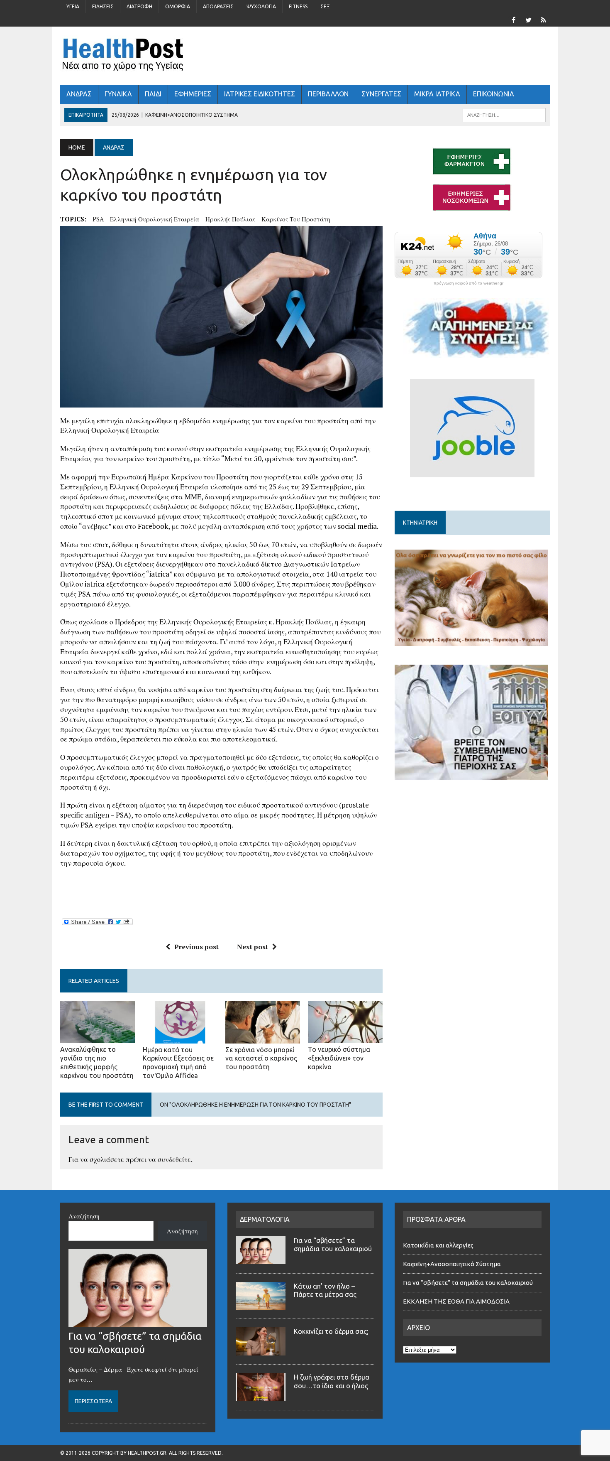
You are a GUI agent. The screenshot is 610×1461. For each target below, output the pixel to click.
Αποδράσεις (218, 6)
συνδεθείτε (174, 1159)
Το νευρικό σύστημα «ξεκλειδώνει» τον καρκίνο (339, 1058)
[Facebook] (513, 19)
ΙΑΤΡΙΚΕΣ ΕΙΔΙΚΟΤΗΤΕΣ (259, 94)
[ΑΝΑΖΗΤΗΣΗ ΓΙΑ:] (504, 114)
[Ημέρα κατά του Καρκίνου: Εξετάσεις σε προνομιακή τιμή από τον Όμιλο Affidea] (180, 1037)
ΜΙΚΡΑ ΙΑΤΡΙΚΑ (437, 94)
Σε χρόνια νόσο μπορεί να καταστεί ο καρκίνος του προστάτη (261, 1058)
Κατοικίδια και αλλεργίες (438, 1245)
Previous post (196, 946)
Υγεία (72, 6)
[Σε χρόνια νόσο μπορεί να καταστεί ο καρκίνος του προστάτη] (262, 1037)
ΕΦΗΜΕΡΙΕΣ (192, 94)
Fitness (298, 6)
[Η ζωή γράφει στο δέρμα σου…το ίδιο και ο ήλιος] (260, 1396)
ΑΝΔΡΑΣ (79, 94)
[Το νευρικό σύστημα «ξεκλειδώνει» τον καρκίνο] (345, 1037)
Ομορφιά (177, 6)
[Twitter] (528, 19)
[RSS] (543, 19)
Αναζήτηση (84, 1216)
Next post (252, 946)
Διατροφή (139, 6)
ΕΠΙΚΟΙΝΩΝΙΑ (493, 94)
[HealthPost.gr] (305, 55)
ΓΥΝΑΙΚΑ (118, 94)
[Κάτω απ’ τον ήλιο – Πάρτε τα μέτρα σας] (260, 1305)
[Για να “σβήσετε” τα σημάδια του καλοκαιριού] (137, 1322)
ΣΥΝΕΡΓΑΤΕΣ (381, 94)
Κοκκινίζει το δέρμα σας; (333, 1331)
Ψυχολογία (261, 6)
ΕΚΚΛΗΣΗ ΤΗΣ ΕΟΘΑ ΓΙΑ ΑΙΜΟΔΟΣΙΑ (456, 1301)
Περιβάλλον (328, 94)
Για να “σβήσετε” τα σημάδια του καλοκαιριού (468, 1282)
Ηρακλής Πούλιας (230, 219)
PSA (98, 219)
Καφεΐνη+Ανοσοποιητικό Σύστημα (452, 1263)
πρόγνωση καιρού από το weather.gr (468, 283)
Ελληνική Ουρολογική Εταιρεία (154, 219)
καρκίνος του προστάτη (295, 219)
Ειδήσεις (103, 6)
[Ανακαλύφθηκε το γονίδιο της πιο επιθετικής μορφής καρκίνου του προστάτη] (97, 1037)
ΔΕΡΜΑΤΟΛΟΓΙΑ (265, 1219)
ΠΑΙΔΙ (153, 94)
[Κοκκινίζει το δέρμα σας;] (260, 1350)
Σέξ (325, 6)
